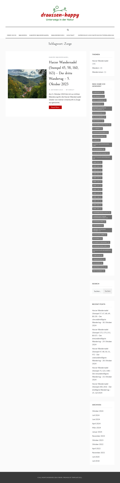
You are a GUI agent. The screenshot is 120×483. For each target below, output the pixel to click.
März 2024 (96, 428)
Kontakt (71, 35)
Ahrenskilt (98, 92)
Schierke (97, 238)
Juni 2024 (96, 419)
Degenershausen (100, 132)
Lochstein (98, 225)
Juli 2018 (95, 461)
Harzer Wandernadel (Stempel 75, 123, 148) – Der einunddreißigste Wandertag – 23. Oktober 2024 (102, 374)
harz (96, 140)
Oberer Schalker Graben (99, 230)
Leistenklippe (99, 221)
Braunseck (98, 121)
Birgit (71, 90)
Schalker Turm (99, 234)
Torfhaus (97, 255)
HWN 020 (97, 166)
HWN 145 (97, 201)
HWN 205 (97, 208)
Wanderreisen (57, 35)
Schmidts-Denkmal (101, 242)
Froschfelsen (99, 136)
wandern (97, 263)
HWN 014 (97, 162)
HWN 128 (97, 189)
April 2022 (96, 448)
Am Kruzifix (98, 96)
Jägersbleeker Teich (101, 212)
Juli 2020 (95, 457)
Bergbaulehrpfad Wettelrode (99, 108)
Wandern (23, 35)
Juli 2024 (95, 415)
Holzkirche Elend (101, 153)
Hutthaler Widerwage (101, 157)
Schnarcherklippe (101, 246)
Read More (55, 107)
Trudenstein (99, 259)
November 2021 (98, 453)
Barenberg (98, 104)
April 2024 (96, 423)
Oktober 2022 (97, 444)
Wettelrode (98, 271)
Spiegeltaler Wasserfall (102, 250)
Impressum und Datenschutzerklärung (96, 35)
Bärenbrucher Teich (101, 124)
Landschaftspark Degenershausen (100, 217)
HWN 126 (97, 181)
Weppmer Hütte (100, 267)
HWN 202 (97, 204)
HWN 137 (97, 193)
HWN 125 (97, 177)
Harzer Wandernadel (39, 35)
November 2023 (98, 436)
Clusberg (97, 128)
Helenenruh (98, 149)
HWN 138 (97, 197)
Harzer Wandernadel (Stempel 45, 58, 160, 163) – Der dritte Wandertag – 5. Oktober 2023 (64, 73)
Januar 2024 (97, 432)
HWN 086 (97, 174)
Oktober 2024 (97, 411)
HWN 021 (97, 170)
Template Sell (77, 477)
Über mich (11, 35)
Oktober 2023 (97, 440)
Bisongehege (99, 113)
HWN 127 (97, 185)
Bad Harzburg (99, 100)
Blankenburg (99, 117)
